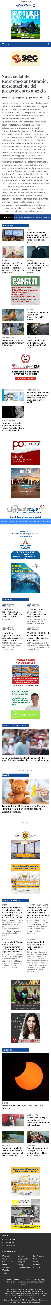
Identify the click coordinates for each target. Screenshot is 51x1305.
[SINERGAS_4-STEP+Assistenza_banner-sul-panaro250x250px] (25, 38)
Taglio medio (32, 97)
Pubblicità (27, 1279)
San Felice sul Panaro (7, 1263)
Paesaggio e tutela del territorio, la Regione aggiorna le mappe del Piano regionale (12, 1152)
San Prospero (38, 1256)
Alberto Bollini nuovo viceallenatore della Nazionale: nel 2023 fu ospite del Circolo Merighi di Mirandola (12, 912)
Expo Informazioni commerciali (25, 517)
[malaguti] (25, 1229)
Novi (42, 97)
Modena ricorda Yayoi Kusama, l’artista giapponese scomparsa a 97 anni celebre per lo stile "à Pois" (13, 268)
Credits (24, 1284)
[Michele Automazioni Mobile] (25, 58)
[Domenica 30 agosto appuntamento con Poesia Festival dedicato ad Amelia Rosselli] (13, 412)
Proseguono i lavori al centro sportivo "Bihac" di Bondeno (13, 342)
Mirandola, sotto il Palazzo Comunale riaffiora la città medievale (35, 945)
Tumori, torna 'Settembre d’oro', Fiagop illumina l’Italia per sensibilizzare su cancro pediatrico (23, 808)
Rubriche (7, 599)
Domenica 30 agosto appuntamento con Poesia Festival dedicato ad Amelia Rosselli (13, 427)
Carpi (4, 1273)
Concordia (6, 1267)
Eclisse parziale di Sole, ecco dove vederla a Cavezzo (22, 1106)
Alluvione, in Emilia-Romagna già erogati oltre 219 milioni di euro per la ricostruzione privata (38, 237)
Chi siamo (7, 1279)
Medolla (5, 1270)
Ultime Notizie (8, 1242)
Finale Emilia (7, 1259)
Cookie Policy (9, 1282)
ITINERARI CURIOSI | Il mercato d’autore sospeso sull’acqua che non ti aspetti (38, 636)
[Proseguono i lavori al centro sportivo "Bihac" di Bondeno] (13, 329)
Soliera (36, 1262)
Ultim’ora (7, 217)
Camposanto (23, 1259)
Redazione (8, 97)
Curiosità (7, 1050)
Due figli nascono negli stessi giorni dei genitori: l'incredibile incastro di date (37, 1152)
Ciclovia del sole (8, 1239)
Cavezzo (21, 1256)
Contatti (17, 1279)
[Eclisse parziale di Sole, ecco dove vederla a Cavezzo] (25, 1077)
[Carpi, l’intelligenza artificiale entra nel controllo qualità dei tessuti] (38, 329)
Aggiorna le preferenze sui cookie (31, 1282)
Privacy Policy (39, 1279)
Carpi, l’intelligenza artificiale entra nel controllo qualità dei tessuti (36, 344)
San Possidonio (24, 1268)
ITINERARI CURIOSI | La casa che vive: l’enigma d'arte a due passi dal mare (37, 613)
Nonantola (37, 1268)
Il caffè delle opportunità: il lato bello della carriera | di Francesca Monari (12, 613)
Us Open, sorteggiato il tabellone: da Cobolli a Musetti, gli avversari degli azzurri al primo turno (25, 759)
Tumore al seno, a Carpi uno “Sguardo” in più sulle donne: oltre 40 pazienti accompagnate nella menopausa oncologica (38, 912)
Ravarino (36, 1265)
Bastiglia (21, 1265)
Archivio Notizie (8, 1245)
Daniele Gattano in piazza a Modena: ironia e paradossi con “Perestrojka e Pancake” (38, 268)
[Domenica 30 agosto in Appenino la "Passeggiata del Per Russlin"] (13, 315)
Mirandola (6, 1256)
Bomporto (22, 1262)
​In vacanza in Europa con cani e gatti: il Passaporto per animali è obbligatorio (38, 1121)
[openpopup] (48, 44)
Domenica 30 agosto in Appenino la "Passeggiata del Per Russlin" (37, 316)
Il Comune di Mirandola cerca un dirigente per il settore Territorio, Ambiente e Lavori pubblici (38, 397)
